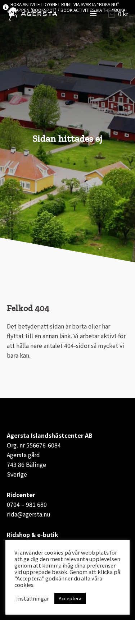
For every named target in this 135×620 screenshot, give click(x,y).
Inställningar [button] (32, 598)
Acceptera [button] (70, 598)
